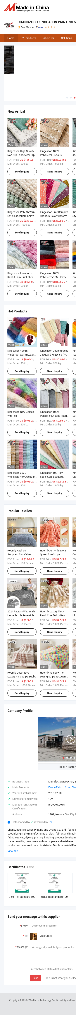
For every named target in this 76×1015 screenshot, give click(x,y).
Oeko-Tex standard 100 (22, 896)
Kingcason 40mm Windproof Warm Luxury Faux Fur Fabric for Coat (21, 354)
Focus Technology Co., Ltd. (46, 1000)
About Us (48, 38)
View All (12, 851)
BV (50, 822)
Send (35, 978)
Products (30, 38)
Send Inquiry (22, 171)
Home (10, 38)
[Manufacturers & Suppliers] (27, 7)
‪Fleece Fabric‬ (55, 787)
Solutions (66, 38)
